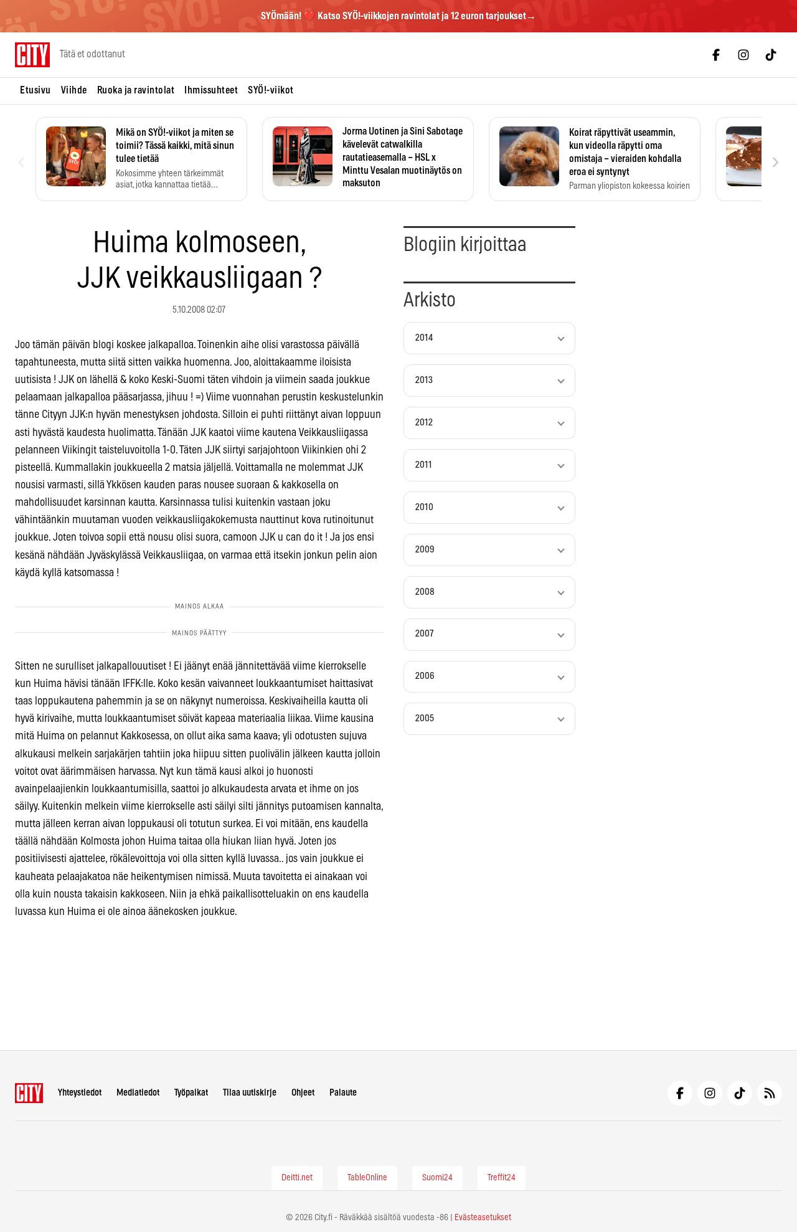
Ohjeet (302, 1092)
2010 (424, 507)
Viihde (74, 90)
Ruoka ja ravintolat (136, 90)
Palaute (343, 1092)
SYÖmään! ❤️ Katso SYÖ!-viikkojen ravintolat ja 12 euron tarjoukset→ (398, 16)
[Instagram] (743, 55)
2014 (424, 338)
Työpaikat (191, 1092)
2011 (423, 465)
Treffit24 (502, 1177)
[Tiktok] (771, 55)
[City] (29, 1093)
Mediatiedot (137, 1092)
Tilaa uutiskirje (249, 1092)
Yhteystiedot (79, 1092)
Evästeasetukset (483, 1217)
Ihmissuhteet (211, 90)
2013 (424, 380)
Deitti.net (297, 1177)
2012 (424, 422)
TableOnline (367, 1177)
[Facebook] (716, 55)
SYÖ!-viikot (271, 90)
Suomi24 (437, 1177)
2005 (424, 718)
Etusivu (35, 90)
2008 (425, 592)
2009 (425, 549)
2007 (424, 633)
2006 (425, 676)
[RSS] (769, 1093)
